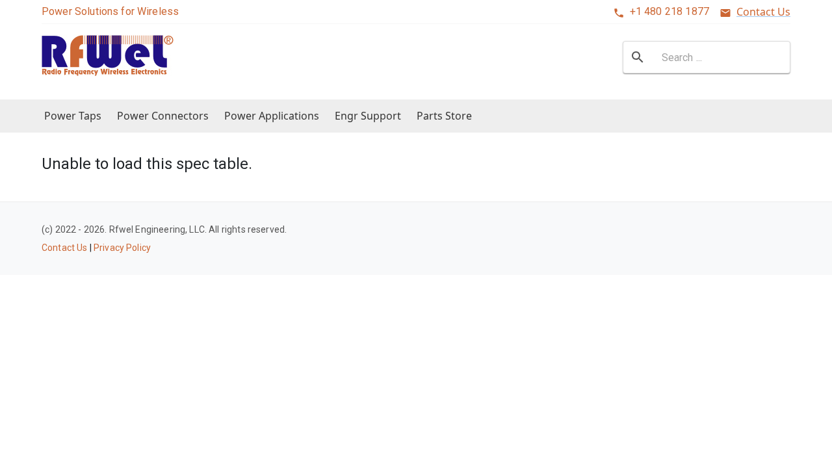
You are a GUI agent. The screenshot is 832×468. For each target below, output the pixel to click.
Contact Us (763, 12)
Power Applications (271, 116)
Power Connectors (163, 116)
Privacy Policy (122, 247)
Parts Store (444, 116)
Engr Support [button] (368, 116)
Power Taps (72, 116)
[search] (637, 57)
